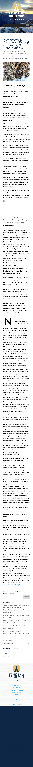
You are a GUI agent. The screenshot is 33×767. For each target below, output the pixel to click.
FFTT (16, 697)
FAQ (16, 699)
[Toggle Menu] (27, 25)
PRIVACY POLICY (16, 704)
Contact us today (13, 585)
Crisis (10, 56)
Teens (26, 58)
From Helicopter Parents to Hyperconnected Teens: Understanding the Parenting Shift (16, 634)
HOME (16, 685)
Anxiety (5, 56)
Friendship (11, 58)
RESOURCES (16, 692)
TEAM (16, 695)
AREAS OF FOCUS (16, 690)
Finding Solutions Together (13, 51)
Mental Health (19, 58)
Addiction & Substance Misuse (17, 53)
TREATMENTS (16, 688)
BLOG (16, 702)
